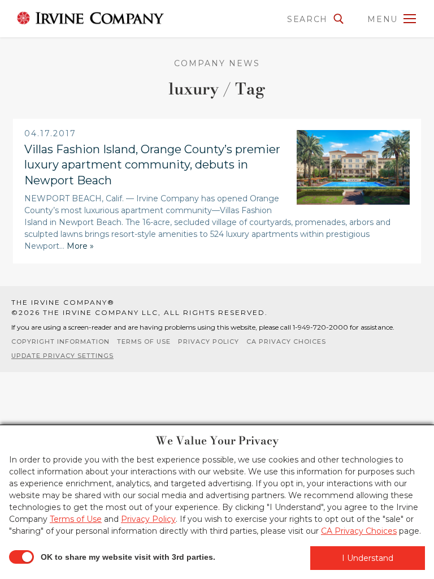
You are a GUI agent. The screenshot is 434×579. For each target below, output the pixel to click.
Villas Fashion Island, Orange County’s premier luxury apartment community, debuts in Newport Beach (152, 164)
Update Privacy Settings (62, 356)
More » (80, 246)
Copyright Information (60, 341)
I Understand (367, 558)
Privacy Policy (208, 341)
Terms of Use (144, 341)
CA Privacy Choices (286, 341)
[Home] (90, 18)
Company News (217, 63)
